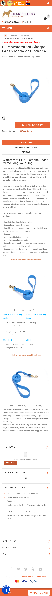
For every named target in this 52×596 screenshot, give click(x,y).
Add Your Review (25, 131)
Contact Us (28, 22)
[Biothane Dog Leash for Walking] (26, 380)
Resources (11, 501)
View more (11, 463)
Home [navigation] (5, 35)
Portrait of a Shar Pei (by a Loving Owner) (23, 493)
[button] (48, 28)
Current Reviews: (9, 131)
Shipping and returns (26, 147)
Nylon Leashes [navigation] (24, 35)
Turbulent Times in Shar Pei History (21, 512)
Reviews (26, 152)
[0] (45, 19)
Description (26, 142)
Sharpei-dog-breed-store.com (33, 577)
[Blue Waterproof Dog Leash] (26, 284)
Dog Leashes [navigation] (13, 35)
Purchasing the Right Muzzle (18, 497)
